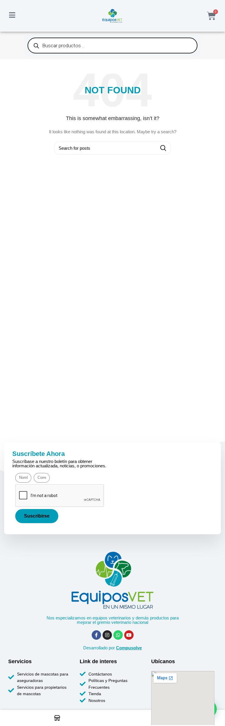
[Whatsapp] (118, 635)
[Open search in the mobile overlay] (112, 45)
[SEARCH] (163, 148)
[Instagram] (107, 635)
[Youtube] (129, 635)
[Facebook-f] (96, 635)
